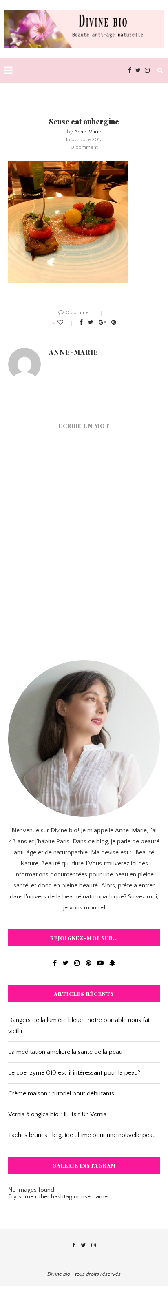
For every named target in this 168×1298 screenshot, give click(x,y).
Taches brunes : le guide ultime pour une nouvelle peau (82, 1135)
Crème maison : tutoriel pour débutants (61, 1093)
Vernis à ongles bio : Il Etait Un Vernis (57, 1114)
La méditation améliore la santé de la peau (65, 1051)
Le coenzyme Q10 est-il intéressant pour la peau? (74, 1072)
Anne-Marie (87, 132)
